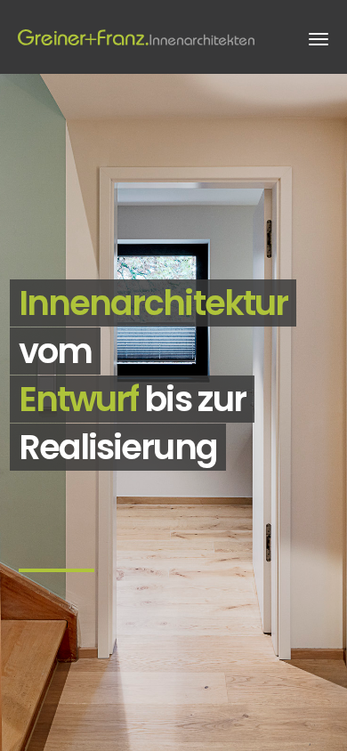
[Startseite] (138, 36)
